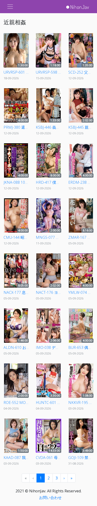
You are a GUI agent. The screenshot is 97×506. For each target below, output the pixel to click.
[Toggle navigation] (10, 6)
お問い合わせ (50, 497)
